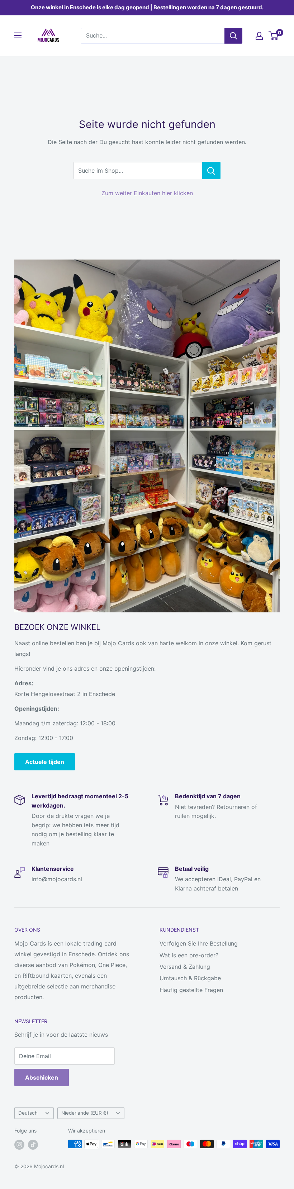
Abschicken (41, 1077)
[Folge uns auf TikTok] (33, 1145)
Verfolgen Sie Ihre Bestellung (199, 943)
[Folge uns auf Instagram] (19, 1145)
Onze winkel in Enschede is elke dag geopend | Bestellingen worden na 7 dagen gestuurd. (147, 7)
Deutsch (28, 1113)
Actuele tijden (44, 761)
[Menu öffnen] (18, 35)
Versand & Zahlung (185, 966)
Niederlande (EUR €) (84, 1113)
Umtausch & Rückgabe (190, 978)
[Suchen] (233, 36)
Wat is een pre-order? (189, 955)
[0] (273, 35)
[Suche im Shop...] (211, 170)
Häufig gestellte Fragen (191, 989)
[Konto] (259, 36)
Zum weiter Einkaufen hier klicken (147, 193)
